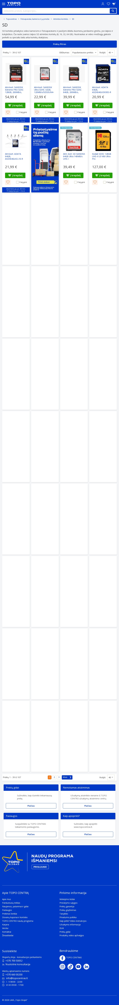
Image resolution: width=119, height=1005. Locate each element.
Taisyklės (63, 914)
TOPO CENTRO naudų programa (17, 921)
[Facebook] (62, 958)
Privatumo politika (67, 917)
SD (73, 19)
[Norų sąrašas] (108, 4)
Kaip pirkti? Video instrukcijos (72, 921)
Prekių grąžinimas (67, 910)
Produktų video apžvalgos (71, 935)
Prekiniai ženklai (9, 914)
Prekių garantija (66, 906)
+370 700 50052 (14, 960)
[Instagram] (63, 967)
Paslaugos (7, 910)
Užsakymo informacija (70, 924)
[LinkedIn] (87, 967)
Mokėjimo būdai (67, 899)
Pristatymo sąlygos (68, 903)
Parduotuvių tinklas (11, 903)
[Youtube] (79, 967)
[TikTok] (71, 967)
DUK (61, 928)
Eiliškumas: (64, 52)
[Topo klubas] (37, 863)
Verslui (5, 928)
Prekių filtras (59, 44)
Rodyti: (102, 52)
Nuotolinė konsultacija (18, 964)
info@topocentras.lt (17, 978)
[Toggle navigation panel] (3, 4)
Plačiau (31, 805)
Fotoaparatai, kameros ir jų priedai (35, 19)
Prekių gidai (64, 932)
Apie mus (6, 899)
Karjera (5, 924)
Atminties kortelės (60, 19)
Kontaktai (6, 932)
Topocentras (11, 19)
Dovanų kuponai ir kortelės (15, 917)
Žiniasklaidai (7, 935)
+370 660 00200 (14, 974)
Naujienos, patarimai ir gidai (15, 906)
